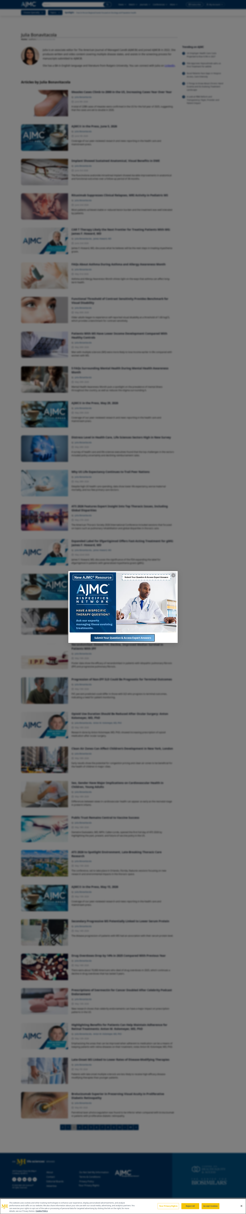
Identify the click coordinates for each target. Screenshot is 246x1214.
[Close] (241, 1206)
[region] (123, 1206)
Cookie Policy (42, 1211)
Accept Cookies (210, 1206)
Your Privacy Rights (168, 1206)
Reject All (190, 1206)
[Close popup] (173, 575)
